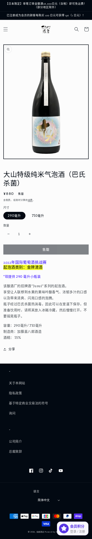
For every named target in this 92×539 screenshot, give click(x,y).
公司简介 (15, 441)
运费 (30, 200)
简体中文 (44, 500)
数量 (6, 225)
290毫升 (14, 215)
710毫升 (38, 215)
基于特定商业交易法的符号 (28, 403)
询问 (12, 413)
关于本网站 (17, 383)
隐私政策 (15, 393)
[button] (5, 29)
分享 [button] (11, 349)
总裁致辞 (15, 451)
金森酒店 (40, 532)
